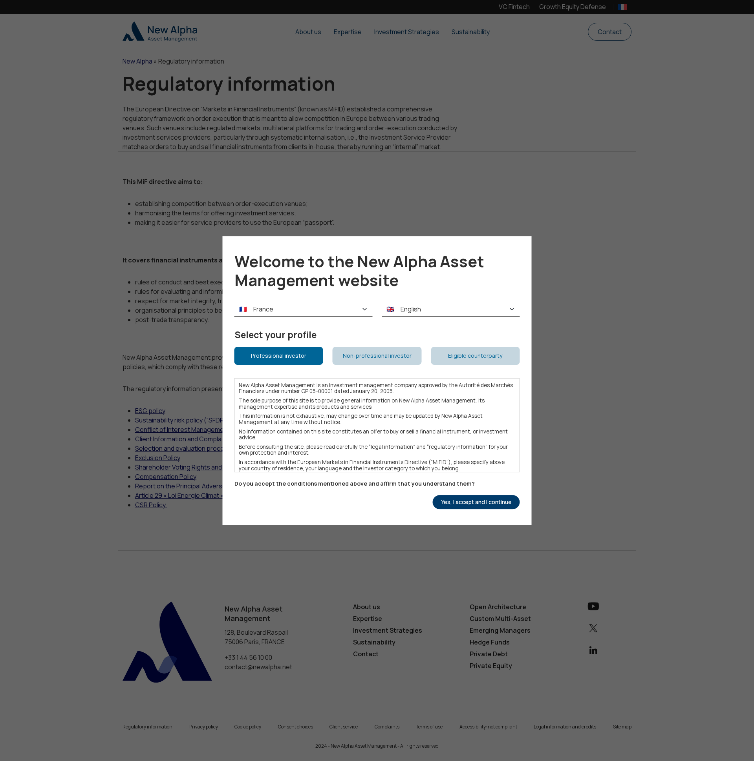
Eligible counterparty (475, 355)
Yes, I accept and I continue (476, 502)
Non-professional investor (377, 355)
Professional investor (278, 355)
